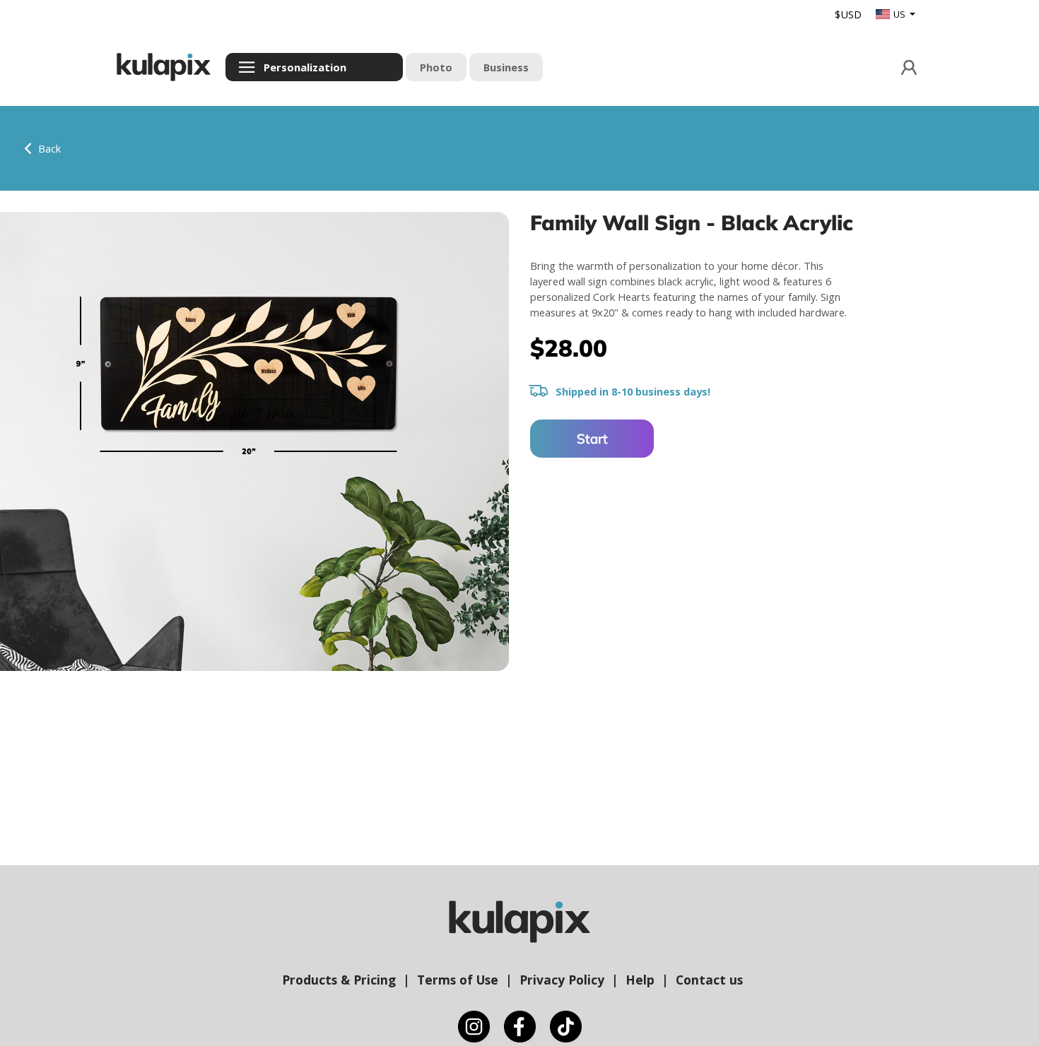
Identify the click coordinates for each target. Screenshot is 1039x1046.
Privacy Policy (562, 979)
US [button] (900, 14)
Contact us (709, 979)
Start (592, 438)
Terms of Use (457, 979)
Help (640, 979)
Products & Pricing (339, 979)
